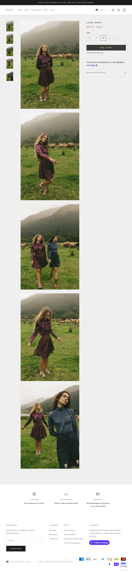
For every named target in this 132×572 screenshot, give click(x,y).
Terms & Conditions (72, 543)
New (20, 10)
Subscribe (16, 549)
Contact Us (53, 539)
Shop (26, 10)
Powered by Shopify (63, 562)
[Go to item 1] (9, 26)
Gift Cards (53, 534)
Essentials (36, 10)
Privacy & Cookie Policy (73, 539)
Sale (46, 10)
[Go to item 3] (9, 51)
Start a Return (69, 534)
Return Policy (69, 530)
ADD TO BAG (106, 48)
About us (52, 530)
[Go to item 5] (9, 76)
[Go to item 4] (9, 63)
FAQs (52, 10)
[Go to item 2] (9, 39)
